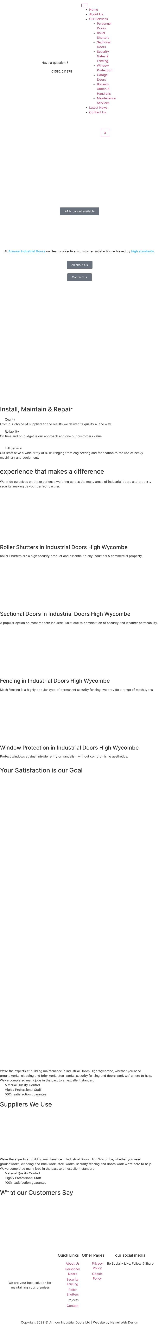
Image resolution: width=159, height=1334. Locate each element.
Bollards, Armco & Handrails (104, 88)
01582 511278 (61, 71)
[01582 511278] (46, 73)
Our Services (98, 19)
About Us (96, 14)
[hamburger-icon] (84, 5)
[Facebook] (120, 1272)
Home (93, 9)
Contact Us (97, 112)
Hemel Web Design (124, 1322)
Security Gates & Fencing (103, 56)
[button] (4, 1126)
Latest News (98, 107)
